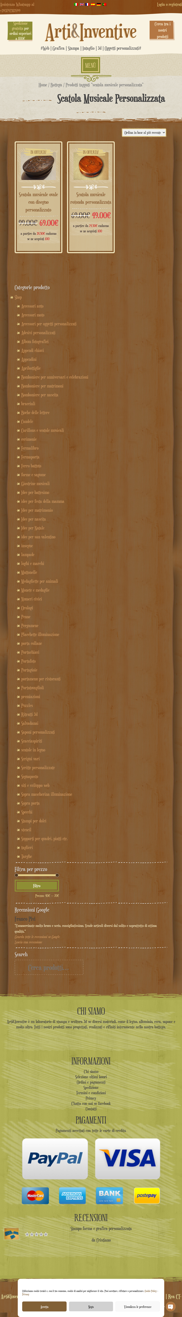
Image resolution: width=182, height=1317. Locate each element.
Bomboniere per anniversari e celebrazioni (54, 377)
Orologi (27, 607)
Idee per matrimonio (37, 510)
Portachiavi (30, 652)
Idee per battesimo (35, 492)
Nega (91, 1307)
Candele (27, 421)
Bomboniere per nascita (39, 394)
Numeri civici (31, 599)
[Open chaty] (171, 1306)
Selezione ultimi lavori (91, 1076)
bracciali (28, 403)
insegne (27, 545)
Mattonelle (29, 572)
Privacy (25, 1294)
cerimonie (29, 439)
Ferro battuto (31, 465)
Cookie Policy (151, 1291)
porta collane (31, 643)
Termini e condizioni (91, 1092)
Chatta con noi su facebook (91, 1103)
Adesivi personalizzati (38, 332)
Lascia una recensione (28, 942)
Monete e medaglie (35, 590)
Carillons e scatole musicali (42, 430)
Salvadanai (29, 723)
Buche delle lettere (35, 412)
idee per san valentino (38, 536)
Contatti (91, 1108)
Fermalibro (30, 448)
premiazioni (30, 696)
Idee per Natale (32, 528)
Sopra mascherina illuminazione (46, 794)
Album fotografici (35, 341)
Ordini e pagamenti (91, 1082)
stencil (26, 829)
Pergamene (29, 625)
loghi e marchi (32, 563)
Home (43, 84)
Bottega (56, 84)
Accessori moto (32, 315)
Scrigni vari (30, 758)
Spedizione (91, 1087)
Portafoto (28, 661)
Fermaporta (30, 457)
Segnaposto (29, 776)
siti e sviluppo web (35, 785)
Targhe (26, 856)
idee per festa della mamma (42, 501)
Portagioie (29, 670)
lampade (27, 554)
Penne (25, 616)
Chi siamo (91, 1071)
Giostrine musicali (35, 483)
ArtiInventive (91, 30)
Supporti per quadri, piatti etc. (44, 838)
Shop (18, 297)
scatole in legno (33, 749)
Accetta (44, 1307)
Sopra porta (30, 803)
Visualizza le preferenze (137, 1307)
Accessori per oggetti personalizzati (49, 323)
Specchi (26, 812)
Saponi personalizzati (38, 732)
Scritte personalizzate (38, 767)
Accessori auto (32, 306)
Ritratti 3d (29, 714)
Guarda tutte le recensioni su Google (37, 937)
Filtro (36, 885)
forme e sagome (33, 474)
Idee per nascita (33, 519)
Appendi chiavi (32, 350)
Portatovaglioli (32, 687)
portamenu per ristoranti (41, 678)
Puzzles (27, 705)
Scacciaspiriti (31, 741)
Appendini (29, 359)
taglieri (27, 847)
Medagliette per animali (39, 581)
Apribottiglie (31, 368)
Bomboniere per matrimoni (42, 386)
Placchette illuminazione (40, 634)
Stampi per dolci (33, 820)
